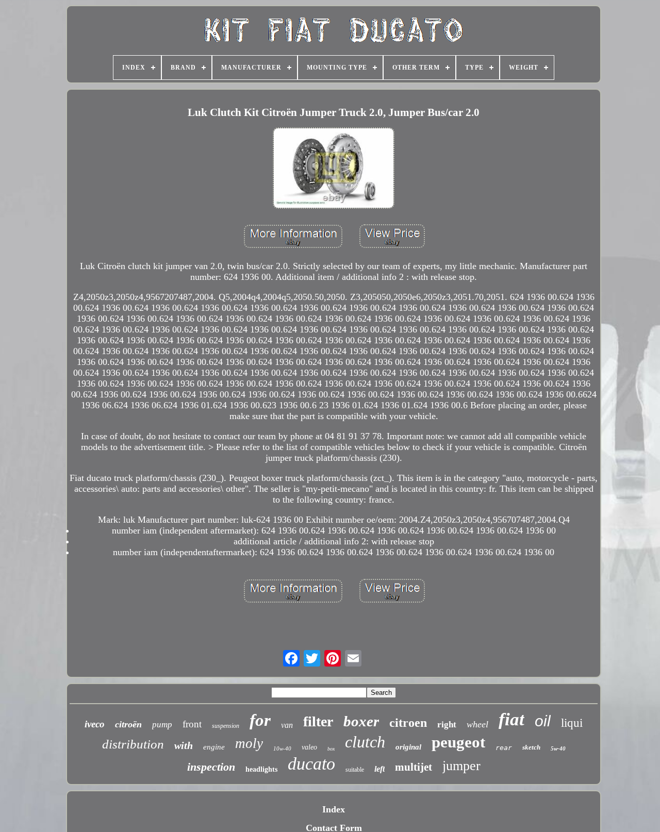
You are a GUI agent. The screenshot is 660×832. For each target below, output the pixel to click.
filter (318, 721)
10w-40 (282, 748)
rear (504, 748)
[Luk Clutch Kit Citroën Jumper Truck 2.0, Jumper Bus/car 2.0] (333, 169)
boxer (361, 721)
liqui (572, 723)
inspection (211, 766)
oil (543, 720)
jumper (461, 765)
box (331, 749)
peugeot (458, 742)
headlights (261, 769)
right (446, 724)
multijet (413, 767)
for (260, 720)
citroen (408, 722)
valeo (309, 747)
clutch (365, 742)
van (287, 725)
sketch (531, 747)
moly (249, 743)
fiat (511, 719)
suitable (354, 769)
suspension (225, 725)
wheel (477, 724)
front (192, 724)
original (408, 747)
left (379, 768)
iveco (95, 724)
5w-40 (558, 748)
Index (333, 809)
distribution (133, 744)
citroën (128, 724)
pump (162, 724)
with (183, 745)
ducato (311, 763)
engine (214, 747)
